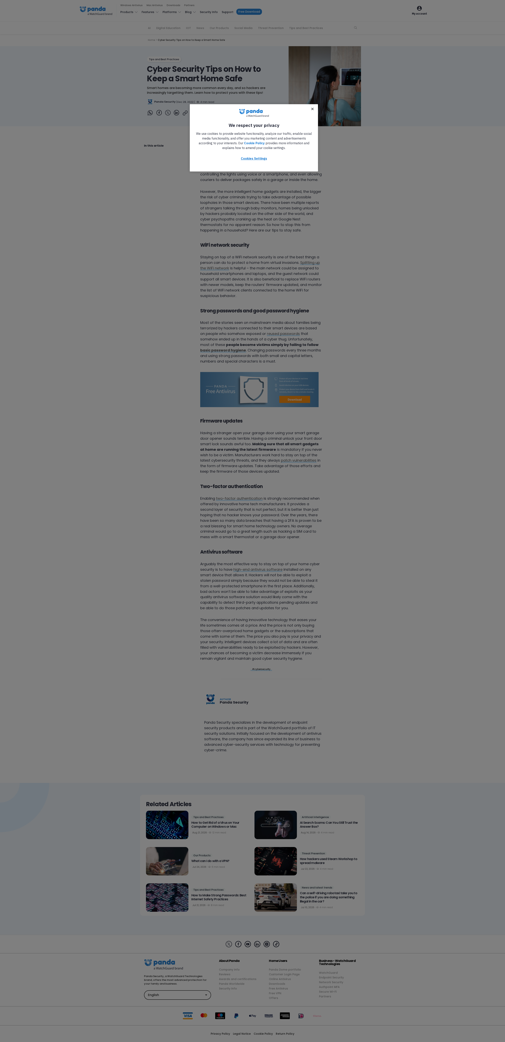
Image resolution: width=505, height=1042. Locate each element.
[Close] (312, 109)
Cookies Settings (254, 158)
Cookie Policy (254, 143)
